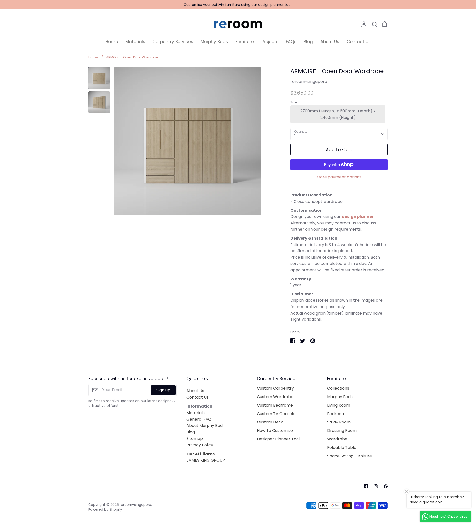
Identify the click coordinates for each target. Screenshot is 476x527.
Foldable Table (341, 447)
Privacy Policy (199, 445)
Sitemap (194, 438)
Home (111, 42)
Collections (338, 388)
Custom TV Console (276, 414)
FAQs (291, 42)
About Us (329, 42)
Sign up (163, 390)
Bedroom (336, 414)
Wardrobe (337, 439)
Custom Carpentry (275, 388)
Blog (308, 42)
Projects (269, 42)
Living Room (338, 405)
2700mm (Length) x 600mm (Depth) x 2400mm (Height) (337, 114)
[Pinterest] (386, 486)
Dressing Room (342, 430)
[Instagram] (376, 486)
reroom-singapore (308, 81)
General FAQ (198, 419)
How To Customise (275, 430)
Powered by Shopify (105, 509)
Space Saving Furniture (349, 456)
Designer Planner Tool (278, 439)
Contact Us (359, 42)
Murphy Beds (214, 42)
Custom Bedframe (275, 405)
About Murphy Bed (204, 425)
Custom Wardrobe (275, 397)
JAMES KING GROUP (205, 460)
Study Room (339, 422)
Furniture (244, 42)
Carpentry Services (172, 42)
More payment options (339, 177)
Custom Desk (270, 422)
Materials (135, 42)
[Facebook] (366, 486)
